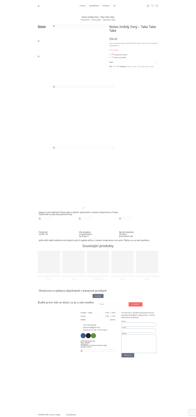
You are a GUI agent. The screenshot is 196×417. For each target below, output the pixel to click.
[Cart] (148, 5)
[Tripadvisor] (93, 335)
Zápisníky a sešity (109, 20)
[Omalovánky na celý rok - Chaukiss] (147, 262)
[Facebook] (83, 335)
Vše (139, 66)
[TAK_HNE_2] (83, 116)
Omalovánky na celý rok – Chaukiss (150, 276)
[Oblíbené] (83, 208)
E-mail (123, 327)
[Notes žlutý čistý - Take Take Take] (73, 262)
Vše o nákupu (85, 342)
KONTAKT (106, 6)
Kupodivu (80, 415)
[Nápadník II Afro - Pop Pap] (98, 262)
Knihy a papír (96, 20)
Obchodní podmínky (88, 341)
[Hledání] (156, 5)
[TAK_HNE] (45, 32)
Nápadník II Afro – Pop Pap (98, 276)
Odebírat (135, 304)
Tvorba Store (85, 20)
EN (114, 6)
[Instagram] (88, 335)
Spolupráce (85, 344)
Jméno (123, 321)
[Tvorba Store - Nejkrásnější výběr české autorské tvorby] (43, 6)
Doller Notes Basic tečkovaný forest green (128, 276)
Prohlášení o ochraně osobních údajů (94, 345)
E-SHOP (82, 6)
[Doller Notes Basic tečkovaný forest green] (122, 262)
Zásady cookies (86, 347)
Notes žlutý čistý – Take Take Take (75, 276)
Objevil (63, 415)
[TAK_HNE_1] (83, 176)
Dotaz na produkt (119, 57)
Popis (111, 62)
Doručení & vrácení (120, 55)
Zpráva (123, 333)
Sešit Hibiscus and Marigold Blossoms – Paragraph (57, 276)
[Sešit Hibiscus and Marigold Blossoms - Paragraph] (49, 262)
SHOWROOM (94, 6)
